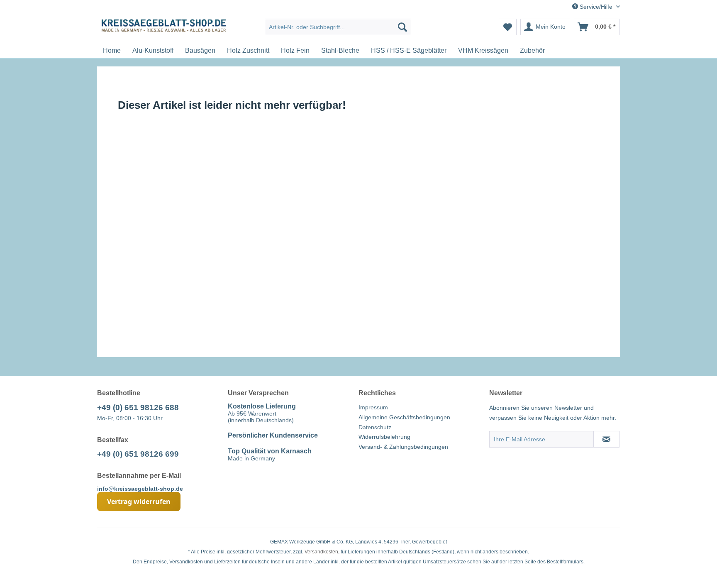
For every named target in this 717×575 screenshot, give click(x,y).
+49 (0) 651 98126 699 (138, 454)
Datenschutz (374, 427)
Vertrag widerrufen (139, 501)
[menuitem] (338, 27)
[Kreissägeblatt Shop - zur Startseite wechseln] (164, 29)
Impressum (373, 407)
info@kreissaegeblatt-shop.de (140, 488)
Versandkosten (321, 552)
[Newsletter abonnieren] (606, 439)
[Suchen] (402, 27)
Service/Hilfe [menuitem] (596, 6)
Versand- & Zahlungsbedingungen (403, 446)
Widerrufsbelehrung (384, 436)
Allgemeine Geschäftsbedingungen (404, 417)
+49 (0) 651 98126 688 (138, 407)
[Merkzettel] (508, 27)
